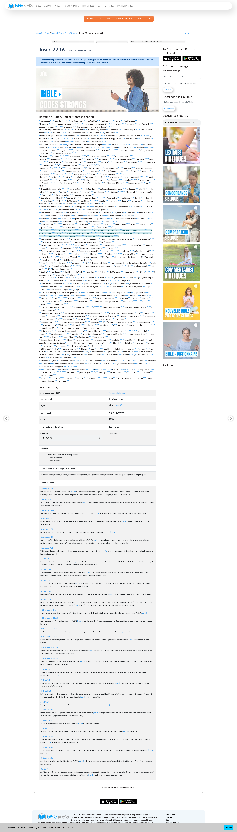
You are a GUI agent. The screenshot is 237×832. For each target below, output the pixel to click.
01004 (95, 218)
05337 (131, 354)
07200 (53, 324)
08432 (137, 253)
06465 (99, 239)
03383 (104, 141)
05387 (59, 218)
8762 (67, 156)
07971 (84, 156)
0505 (103, 221)
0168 (88, 138)
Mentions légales (172, 822)
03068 (151, 123)
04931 (65, 132)
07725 (82, 168)
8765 (113, 123)
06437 (50, 138)
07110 (47, 265)
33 (40, 369)
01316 (134, 159)
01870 (59, 150)
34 (40, 378)
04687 (87, 132)
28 (40, 322)
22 (40, 277)
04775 (78, 236)
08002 (144, 286)
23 (40, 283)
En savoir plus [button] (71, 827)
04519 (137, 120)
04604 (120, 230)
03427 (124, 372)
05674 (112, 250)
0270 (102, 182)
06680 (108, 123)
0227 (121, 354)
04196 (137, 191)
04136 (119, 200)
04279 (60, 248)
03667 (120, 179)
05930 (60, 286)
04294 (122, 120)
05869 (99, 345)
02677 (112, 120)
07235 (101, 171)
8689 (103, 135)
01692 (111, 150)
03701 (118, 171)
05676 (89, 141)
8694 (41, 242)
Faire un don (170, 815)
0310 (101, 233)
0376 (45, 221)
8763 (97, 372)
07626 (97, 159)
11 (40, 197)
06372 (97, 215)
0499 (135, 215)
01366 (93, 298)
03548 (124, 215)
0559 (49, 123)
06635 (109, 209)
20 (40, 262)
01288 (62, 156)
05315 (74, 153)
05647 (138, 150)
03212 (66, 138)
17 (40, 239)
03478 (81, 179)
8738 (106, 182)
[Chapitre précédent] (6, 418)
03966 (60, 144)
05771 (87, 239)
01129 (120, 191)
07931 (66, 253)
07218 (60, 221)
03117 (121, 129)
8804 (81, 123)
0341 (116, 174)
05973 (84, 162)
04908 (85, 253)
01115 (147, 301)
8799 (68, 120)
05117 (98, 135)
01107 (51, 259)
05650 (137, 123)
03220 (140, 162)
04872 (124, 123)
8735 (46, 209)
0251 (85, 129)
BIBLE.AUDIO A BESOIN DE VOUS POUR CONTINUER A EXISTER (120, 19)
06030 (138, 271)
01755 (102, 313)
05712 (116, 206)
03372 (48, 304)
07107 (73, 248)
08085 (56, 126)
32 (40, 360)
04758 (93, 194)
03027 (151, 182)
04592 (67, 239)
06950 (41, 209)
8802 (121, 174)
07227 (108, 129)
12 (40, 206)
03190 (90, 345)
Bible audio (75, 815)
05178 (139, 171)
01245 (70, 289)
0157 (103, 147)
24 (40, 292)
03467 (112, 280)
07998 (99, 174)
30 (40, 339)
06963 (74, 126)
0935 (63, 188)
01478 (45, 268)
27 (40, 313)
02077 (123, 286)
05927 (78, 209)
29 (40, 330)
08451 (141, 144)
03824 (51, 153)
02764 (149, 262)
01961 (73, 265)
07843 (92, 372)
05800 (67, 129)
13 (40, 212)
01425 (99, 120)
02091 (127, 171)
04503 (79, 286)
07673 (135, 301)
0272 (123, 138)
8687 (106, 171)
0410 (47, 277)
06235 (48, 218)
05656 (152, 313)
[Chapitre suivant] (230, 418)
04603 (144, 230)
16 (40, 230)
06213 (104, 144)
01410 (83, 176)
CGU (167, 820)
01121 (48, 176)
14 (40, 218)
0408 (112, 256)
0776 (103, 138)
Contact (169, 817)
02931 (68, 250)
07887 (91, 179)
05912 (48, 262)
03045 (107, 277)
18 (40, 245)
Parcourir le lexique (117, 393)
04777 (49, 280)
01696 (143, 135)
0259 (73, 218)
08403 (70, 324)
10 (40, 188)
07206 (84, 120)
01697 (84, 292)
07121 (63, 120)
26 (40, 307)
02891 (152, 239)
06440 (59, 316)
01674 (79, 292)
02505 (66, 174)
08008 (53, 174)
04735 (41, 171)
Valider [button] (229, 828)
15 (40, 224)
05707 (63, 313)
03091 (52, 120)
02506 (62, 301)
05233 (133, 168)
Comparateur (72, 6)
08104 (76, 123)
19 (40, 250)
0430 (116, 132)
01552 (83, 188)
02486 (54, 330)
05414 (67, 141)
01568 (50, 182)
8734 (120, 253)
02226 (69, 262)
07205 (61, 176)
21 (40, 271)
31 (40, 348)
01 (82, 218)
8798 (54, 138)
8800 (109, 144)
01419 (72, 194)
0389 (44, 250)
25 (40, 298)
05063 (72, 242)
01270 (149, 171)
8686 (117, 280)
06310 (143, 182)
